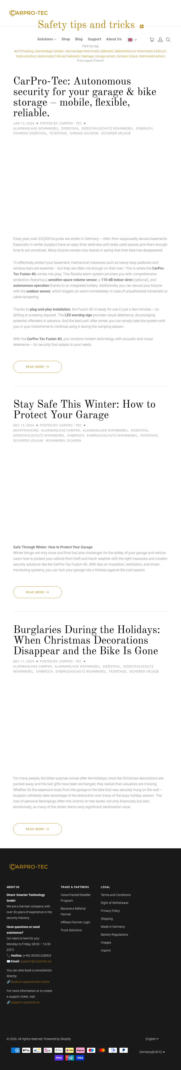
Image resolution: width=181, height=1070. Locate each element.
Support (94, 39)
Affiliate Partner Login (75, 922)
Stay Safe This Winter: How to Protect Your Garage (84, 410)
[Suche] (168, 38)
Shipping (107, 918)
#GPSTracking (26, 430)
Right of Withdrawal (114, 903)
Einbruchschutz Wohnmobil (35, 56)
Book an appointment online (30, 982)
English (151, 1039)
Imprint (106, 950)
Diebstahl (70, 128)
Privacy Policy (110, 911)
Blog (79, 39)
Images (106, 942)
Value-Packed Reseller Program (76, 897)
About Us (114, 39)
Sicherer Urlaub (127, 56)
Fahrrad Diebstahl (67, 56)
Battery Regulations (114, 934)
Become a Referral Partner (73, 911)
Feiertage (87, 56)
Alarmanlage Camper (60, 430)
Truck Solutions (71, 930)
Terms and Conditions (116, 895)
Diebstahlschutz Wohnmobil (107, 128)
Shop (66, 39)
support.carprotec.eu (25, 1002)
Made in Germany (113, 926)
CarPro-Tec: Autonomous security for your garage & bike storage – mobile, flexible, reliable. (84, 97)
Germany (150, 1052)
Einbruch (144, 128)
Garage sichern (105, 56)
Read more (35, 366)
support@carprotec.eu (36, 961)
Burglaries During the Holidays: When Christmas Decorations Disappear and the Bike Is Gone (86, 641)
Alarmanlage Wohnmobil (36, 128)
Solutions (45, 39)
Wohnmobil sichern (152, 56)
